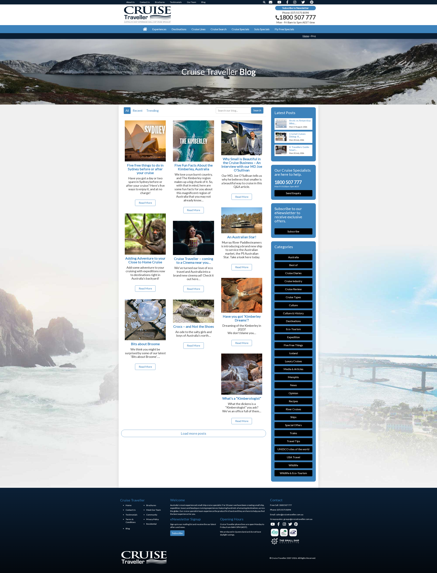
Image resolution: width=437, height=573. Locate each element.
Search (257, 110)
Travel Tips (293, 441)
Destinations (293, 321)
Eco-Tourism (293, 329)
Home (306, 35)
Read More (145, 202)
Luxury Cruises (293, 361)
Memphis (293, 377)
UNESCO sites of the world (293, 449)
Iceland (293, 353)
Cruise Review (293, 289)
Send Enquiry (293, 193)
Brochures (151, 505)
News (293, 385)
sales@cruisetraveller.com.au (289, 514)
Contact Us (131, 510)
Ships (293, 417)
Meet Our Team (153, 510)
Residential (151, 524)
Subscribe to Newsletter (295, 7)
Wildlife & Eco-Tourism (293, 473)
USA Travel (293, 457)
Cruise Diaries (293, 273)
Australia (293, 257)
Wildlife (293, 465)
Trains (293, 433)
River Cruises (293, 409)
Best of (293, 265)
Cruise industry (293, 281)
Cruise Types (293, 297)
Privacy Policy (152, 519)
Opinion (293, 393)
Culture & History (293, 313)
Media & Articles (293, 369)
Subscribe (293, 231)
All (127, 110)
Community (151, 514)
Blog (128, 528)
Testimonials (131, 514)
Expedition (293, 337)
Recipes (293, 401)
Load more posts (193, 433)
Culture (293, 305)
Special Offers (293, 425)
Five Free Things (293, 345)
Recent (138, 110)
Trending (152, 110)
